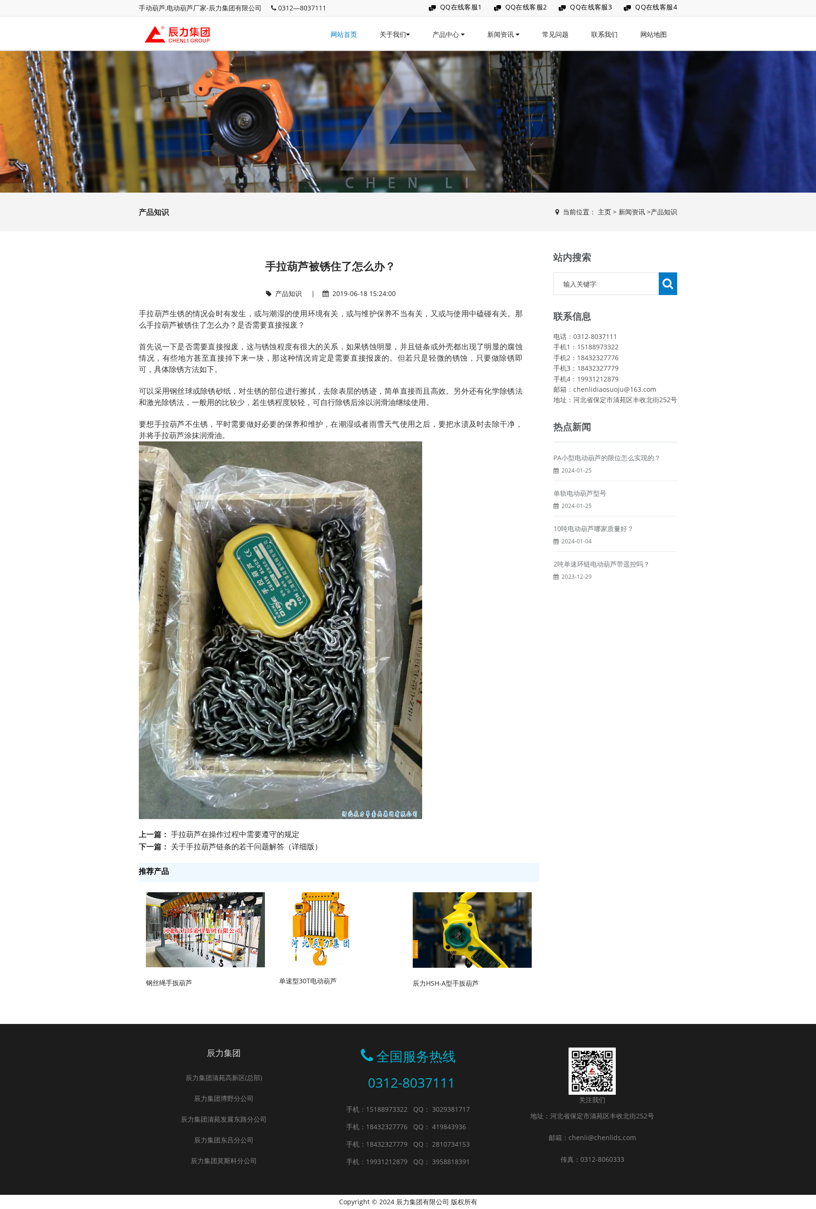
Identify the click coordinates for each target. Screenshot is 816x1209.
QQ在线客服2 (526, 6)
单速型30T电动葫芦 (308, 980)
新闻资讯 (501, 34)
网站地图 (653, 34)
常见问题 (555, 34)
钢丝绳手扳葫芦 (169, 982)
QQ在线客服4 (656, 6)
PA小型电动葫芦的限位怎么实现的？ (607, 457)
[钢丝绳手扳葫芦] (205, 928)
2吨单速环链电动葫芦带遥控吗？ (601, 563)
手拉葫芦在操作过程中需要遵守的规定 (235, 834)
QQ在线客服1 (461, 6)
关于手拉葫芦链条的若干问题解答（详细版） (246, 846)
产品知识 (664, 211)
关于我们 (393, 34)
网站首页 (344, 34)
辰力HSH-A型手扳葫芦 (446, 983)
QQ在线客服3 (591, 6)
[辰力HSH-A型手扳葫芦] (472, 929)
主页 (604, 211)
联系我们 (604, 34)
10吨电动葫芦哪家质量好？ (593, 528)
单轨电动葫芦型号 (579, 493)
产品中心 (447, 34)
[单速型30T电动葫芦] (318, 927)
